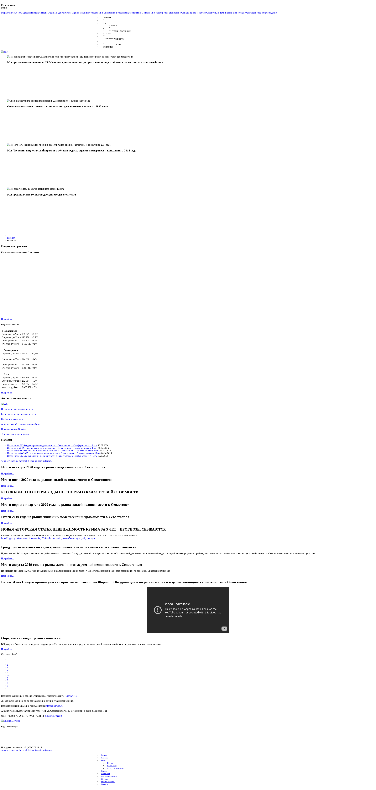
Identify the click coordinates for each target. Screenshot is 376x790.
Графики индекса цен (12, 419)
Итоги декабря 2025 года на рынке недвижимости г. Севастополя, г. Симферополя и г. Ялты (53, 450)
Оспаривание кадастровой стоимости (160, 12)
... (8, 675)
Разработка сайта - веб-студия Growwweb (16, 789)
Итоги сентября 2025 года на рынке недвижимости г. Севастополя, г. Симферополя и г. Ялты (54, 453)
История (110, 763)
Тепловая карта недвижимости (16, 434)
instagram (47, 461)
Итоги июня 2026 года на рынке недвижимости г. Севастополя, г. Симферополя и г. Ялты (52, 445)
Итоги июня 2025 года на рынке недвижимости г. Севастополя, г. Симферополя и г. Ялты (52, 456)
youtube (5, 461)
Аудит (248, 12)
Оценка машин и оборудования (87, 12)
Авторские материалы (120, 31)
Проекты (104, 779)
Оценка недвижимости (59, 12)
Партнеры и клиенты (109, 776)
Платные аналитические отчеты (17, 409)
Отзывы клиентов (108, 782)
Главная (104, 755)
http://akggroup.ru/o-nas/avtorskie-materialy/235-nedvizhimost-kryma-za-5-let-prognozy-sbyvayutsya (48, 538)
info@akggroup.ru (54, 706)
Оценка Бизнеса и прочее (193, 12)
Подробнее (6, 319)
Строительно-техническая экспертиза (225, 12)
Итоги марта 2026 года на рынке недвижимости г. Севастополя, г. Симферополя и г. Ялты (52, 448)
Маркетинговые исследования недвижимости (24, 12)
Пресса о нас (111, 766)
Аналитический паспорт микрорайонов (21, 424)
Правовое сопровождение (264, 12)
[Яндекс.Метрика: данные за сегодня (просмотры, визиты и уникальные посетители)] (10, 721)
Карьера (104, 771)
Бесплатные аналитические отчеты (18, 414)
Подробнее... (7, 473)
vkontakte (13, 461)
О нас (103, 760)
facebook (23, 461)
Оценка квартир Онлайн (13, 429)
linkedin (38, 461)
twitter (31, 461)
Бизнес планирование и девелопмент (122, 12)
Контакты (108, 46)
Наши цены (105, 774)
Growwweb (71, 696)
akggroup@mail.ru (53, 716)
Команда (104, 758)
